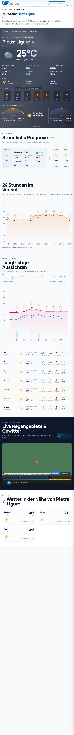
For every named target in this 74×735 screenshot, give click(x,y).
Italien (11, 9)
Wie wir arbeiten (7, 281)
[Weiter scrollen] (69, 159)
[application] (37, 222)
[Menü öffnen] (69, 3)
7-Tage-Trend (8, 88)
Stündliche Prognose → (33, 88)
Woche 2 (62, 277)
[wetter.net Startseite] (10, 3)
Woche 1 (54, 277)
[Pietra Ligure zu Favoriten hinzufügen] (33, 42)
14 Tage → (19, 88)
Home (4, 9)
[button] (7, 158)
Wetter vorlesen (28, 37)
